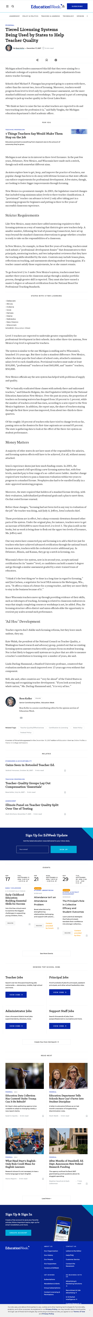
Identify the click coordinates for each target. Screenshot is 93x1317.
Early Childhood (13, 888)
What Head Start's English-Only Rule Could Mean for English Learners (20, 1163)
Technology (68, 16)
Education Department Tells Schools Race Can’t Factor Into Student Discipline (66, 1098)
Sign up (64, 849)
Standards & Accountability (18, 761)
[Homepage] (46, 6)
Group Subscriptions (52, 1288)
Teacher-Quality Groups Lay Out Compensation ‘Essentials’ (27, 785)
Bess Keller (20, 48)
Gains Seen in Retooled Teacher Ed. (30, 765)
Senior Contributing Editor (29, 703)
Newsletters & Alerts (52, 1284)
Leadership (14, 16)
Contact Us (71, 1246)
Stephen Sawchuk (56, 1181)
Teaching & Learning (50, 16)
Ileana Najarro (11, 1179)
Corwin (51, 928)
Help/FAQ (70, 1255)
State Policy (77, 728)
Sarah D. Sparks (11, 1116)
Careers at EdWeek (51, 1268)
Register (10, 923)
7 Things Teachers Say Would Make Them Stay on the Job (34, 135)
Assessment (10, 801)
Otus (78, 935)
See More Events (46, 953)
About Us (48, 1246)
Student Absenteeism (44, 890)
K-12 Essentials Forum (15, 891)
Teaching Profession (15, 130)
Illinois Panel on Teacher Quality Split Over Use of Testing (31, 806)
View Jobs (15, 995)
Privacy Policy (51, 1309)
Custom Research (73, 1304)
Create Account (18, 1233)
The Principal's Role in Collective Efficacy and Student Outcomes (73, 906)
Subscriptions (49, 1279)
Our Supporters (50, 1264)
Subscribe (77, 6)
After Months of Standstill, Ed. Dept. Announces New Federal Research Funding (66, 1163)
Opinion (80, 16)
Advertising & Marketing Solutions (74, 1282)
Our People (48, 1259)
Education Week (47, 703)
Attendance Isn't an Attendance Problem (45, 901)
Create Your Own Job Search (45, 1042)
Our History (48, 1255)
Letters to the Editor (73, 1251)
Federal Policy (25, 732)
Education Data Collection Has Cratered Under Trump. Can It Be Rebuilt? (21, 1098)
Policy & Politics (30, 16)
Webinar (38, 893)
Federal (9, 25)
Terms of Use (79, 1312)
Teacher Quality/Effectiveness (32, 728)
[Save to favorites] (46, 60)
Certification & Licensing (58, 728)
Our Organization (51, 1251)
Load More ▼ (46, 1198)
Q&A (15, 1092)
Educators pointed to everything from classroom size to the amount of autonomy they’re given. (32, 143)
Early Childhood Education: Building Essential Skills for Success (15, 899)
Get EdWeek (49, 1275)
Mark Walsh (53, 1116)
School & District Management (71, 893)
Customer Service (73, 1259)
